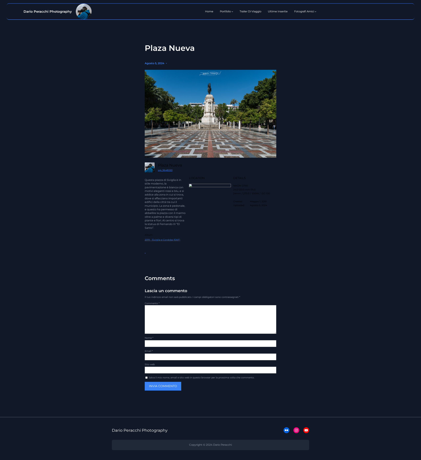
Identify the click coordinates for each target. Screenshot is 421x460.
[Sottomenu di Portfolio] (232, 11)
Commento (152, 303)
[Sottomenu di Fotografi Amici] (315, 11)
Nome (149, 337)
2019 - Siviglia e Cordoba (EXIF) (162, 239)
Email (149, 351)
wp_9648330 (165, 170)
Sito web (150, 364)
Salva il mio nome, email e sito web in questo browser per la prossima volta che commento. (201, 377)
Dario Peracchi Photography (140, 430)
